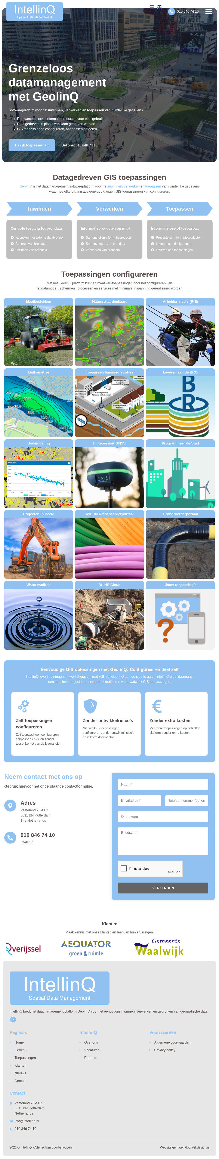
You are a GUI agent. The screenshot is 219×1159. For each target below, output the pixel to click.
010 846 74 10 (188, 11)
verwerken (132, 186)
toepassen (153, 186)
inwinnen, (115, 186)
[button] (209, 11)
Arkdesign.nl (200, 1147)
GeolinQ (25, 186)
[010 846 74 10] (171, 11)
